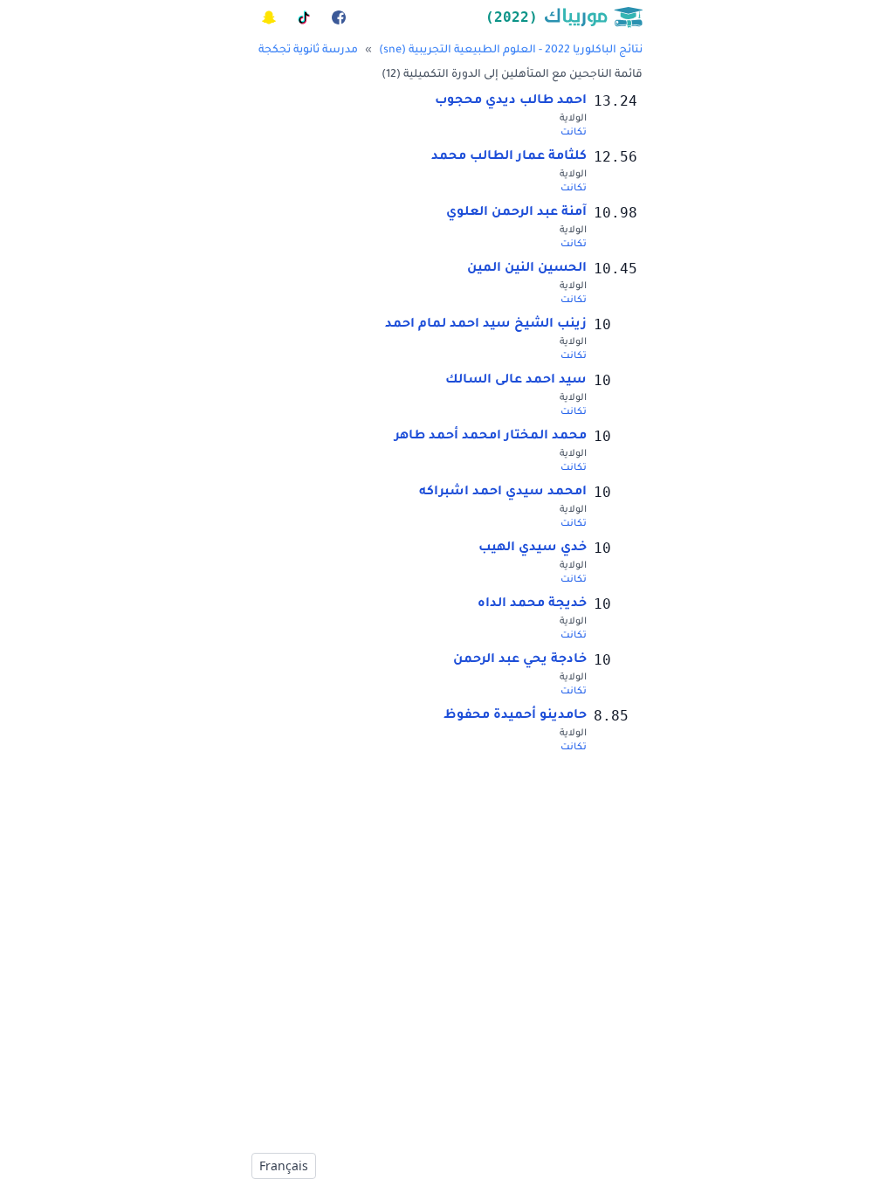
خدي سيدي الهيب (532, 548)
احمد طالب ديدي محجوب (511, 101)
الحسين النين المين (527, 269)
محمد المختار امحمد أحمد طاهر (491, 437)
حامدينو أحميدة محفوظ (515, 716)
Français (283, 1165)
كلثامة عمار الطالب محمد (509, 157)
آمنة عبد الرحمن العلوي (516, 213)
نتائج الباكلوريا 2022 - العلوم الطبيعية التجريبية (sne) (511, 51)
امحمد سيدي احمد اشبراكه (503, 493)
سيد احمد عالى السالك (516, 381)
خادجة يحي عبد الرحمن (520, 660)
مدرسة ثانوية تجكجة (308, 51)
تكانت (573, 133)
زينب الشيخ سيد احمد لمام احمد (486, 325)
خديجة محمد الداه (532, 604)
